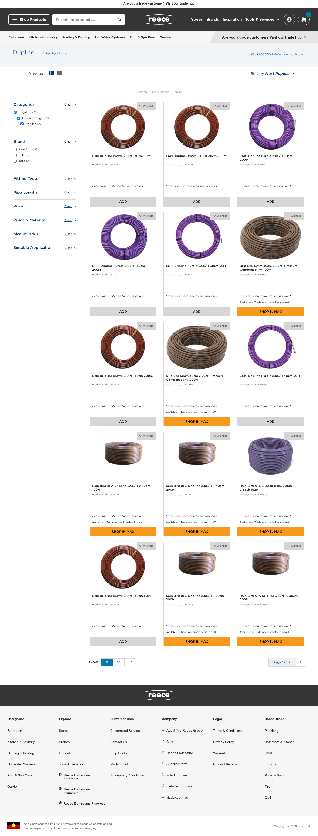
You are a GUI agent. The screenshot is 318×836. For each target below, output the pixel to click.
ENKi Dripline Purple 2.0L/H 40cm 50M (270, 376)
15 (107, 662)
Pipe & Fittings (160, 91)
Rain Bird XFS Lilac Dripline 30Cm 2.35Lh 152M (266, 487)
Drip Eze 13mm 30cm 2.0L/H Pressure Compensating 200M (195, 377)
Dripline (178, 91)
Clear (68, 104)
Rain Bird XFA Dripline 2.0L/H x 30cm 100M (121, 487)
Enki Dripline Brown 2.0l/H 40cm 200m (122, 376)
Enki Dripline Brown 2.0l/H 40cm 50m (121, 596)
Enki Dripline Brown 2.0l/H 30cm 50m (121, 156)
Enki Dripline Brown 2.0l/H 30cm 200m (196, 156)
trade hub (187, 4)
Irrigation (141, 91)
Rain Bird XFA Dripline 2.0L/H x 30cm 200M (195, 597)
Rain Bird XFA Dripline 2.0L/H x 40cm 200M (195, 487)
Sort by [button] (271, 73)
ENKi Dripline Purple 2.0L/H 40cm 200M (118, 267)
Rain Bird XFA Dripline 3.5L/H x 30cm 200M (269, 597)
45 (130, 662)
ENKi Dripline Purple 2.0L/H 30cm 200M (266, 157)
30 (119, 662)
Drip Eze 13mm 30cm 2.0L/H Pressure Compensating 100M (269, 267)
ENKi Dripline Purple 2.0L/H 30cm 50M (196, 266)
